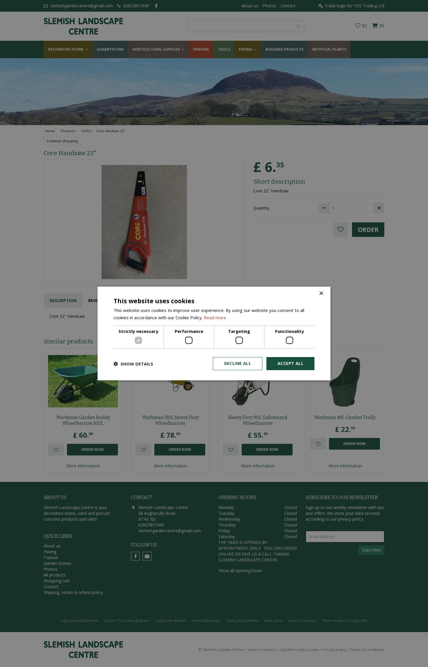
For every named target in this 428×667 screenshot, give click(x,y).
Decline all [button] (237, 363)
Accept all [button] (290, 363)
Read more (215, 317)
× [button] (321, 293)
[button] (133, 364)
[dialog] (214, 333)
